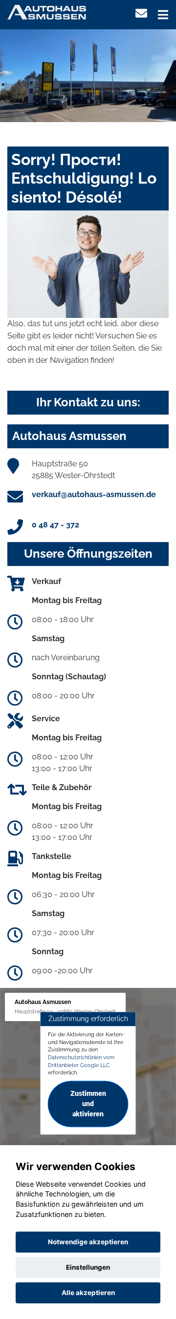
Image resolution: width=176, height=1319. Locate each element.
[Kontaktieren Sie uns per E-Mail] (141, 13)
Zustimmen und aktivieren (88, 1103)
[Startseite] (46, 11)
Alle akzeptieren (88, 1293)
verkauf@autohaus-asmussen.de (94, 494)
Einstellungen (88, 1267)
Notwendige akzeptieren (88, 1242)
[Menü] (163, 14)
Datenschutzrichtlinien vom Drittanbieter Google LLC (81, 1061)
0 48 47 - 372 (55, 524)
